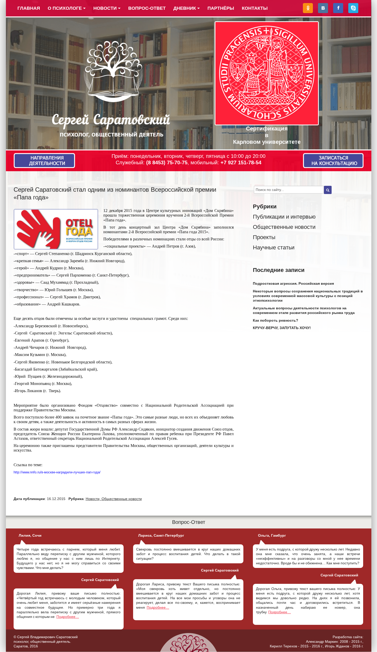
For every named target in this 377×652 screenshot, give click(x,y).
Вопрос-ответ (147, 8)
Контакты (255, 8)
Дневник (184, 8)
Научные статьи (273, 247)
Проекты (264, 237)
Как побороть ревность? (275, 320)
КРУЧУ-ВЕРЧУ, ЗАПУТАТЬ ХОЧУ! (282, 328)
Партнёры (220, 8)
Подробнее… (67, 617)
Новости (105, 8)
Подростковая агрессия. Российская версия (293, 283)
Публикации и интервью (284, 216)
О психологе (65, 8)
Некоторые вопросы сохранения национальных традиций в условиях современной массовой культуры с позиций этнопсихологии (308, 295)
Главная (28, 8)
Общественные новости (122, 499)
